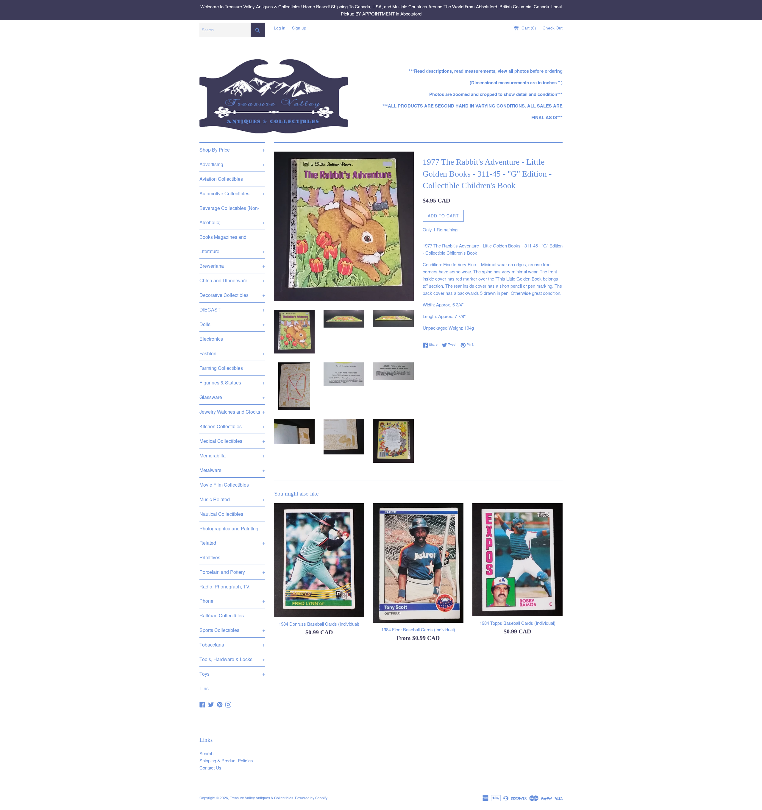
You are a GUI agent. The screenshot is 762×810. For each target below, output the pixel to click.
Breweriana (232, 265)
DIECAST (232, 309)
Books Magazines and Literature (232, 244)
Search (206, 753)
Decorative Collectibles (232, 295)
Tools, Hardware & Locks (232, 659)
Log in (279, 28)
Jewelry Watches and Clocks (232, 411)
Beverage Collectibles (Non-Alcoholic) (232, 215)
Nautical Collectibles (221, 513)
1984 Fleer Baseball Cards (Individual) (418, 629)
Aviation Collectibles (221, 178)
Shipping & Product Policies (226, 760)
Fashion (232, 353)
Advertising (232, 164)
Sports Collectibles (232, 630)
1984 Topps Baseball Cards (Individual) (517, 623)
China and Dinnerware (232, 280)
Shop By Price (232, 149)
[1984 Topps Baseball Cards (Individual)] (517, 559)
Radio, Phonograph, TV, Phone (232, 593)
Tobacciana (232, 644)
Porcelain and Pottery (232, 571)
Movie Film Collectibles (224, 484)
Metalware (232, 470)
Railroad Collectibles (221, 615)
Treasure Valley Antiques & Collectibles (261, 797)
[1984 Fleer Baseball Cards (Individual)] (418, 563)
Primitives (209, 557)
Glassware (232, 397)
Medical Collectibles (232, 440)
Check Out (553, 28)
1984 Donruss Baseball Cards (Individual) (319, 624)
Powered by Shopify (311, 797)
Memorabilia (232, 455)
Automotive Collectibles (232, 193)
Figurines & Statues (232, 382)
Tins (204, 688)
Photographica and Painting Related (232, 535)
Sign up (299, 28)
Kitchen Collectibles (232, 426)
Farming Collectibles (221, 367)
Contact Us (210, 767)
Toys (232, 673)
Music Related (232, 499)
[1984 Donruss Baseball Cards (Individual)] (319, 560)
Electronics (211, 338)
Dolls (232, 324)
